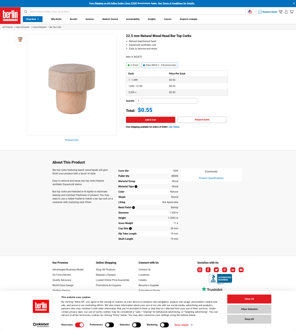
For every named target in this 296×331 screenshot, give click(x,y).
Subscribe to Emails (149, 290)
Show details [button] (182, 325)
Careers (168, 19)
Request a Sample (188, 19)
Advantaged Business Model (67, 269)
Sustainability (133, 19)
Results (73, 19)
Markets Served (110, 19)
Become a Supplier (149, 285)
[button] (281, 12)
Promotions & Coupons (108, 285)
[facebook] (208, 269)
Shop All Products (105, 269)
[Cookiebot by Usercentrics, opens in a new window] (40, 325)
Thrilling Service (61, 290)
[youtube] (241, 269)
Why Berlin (56, 19)
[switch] (109, 324)
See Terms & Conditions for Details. (176, 3)
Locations (144, 274)
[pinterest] (224, 269)
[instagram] (199, 269)
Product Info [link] (72, 140)
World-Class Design (63, 285)
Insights (152, 19)
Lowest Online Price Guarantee (112, 280)
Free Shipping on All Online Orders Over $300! (113, 3)
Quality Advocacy (61, 280)
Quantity (130, 101)
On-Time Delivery (61, 274)
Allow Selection (249, 309)
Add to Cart (150, 120)
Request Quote (202, 119)
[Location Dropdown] (252, 12)
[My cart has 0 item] (292, 12)
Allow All (249, 299)
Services (90, 19)
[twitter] (216, 269)
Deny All (249, 319)
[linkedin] (232, 269)
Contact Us (144, 269)
